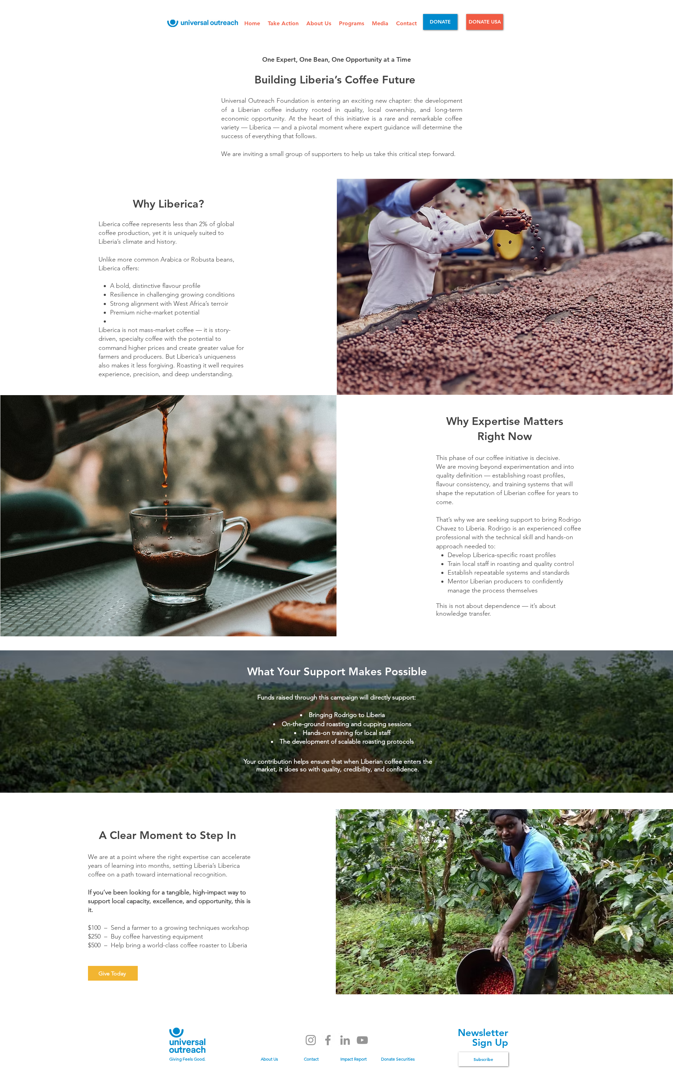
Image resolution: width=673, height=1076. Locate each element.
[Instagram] (311, 1040)
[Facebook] (328, 1040)
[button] (283, 23)
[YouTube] (362, 1040)
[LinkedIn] (345, 1040)
